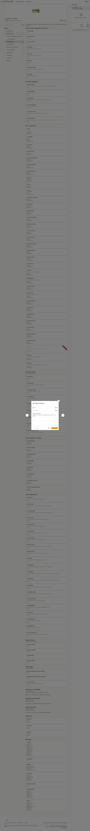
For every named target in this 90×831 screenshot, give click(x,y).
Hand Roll (36, 410)
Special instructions (37, 413)
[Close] (59, 401)
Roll (35, 407)
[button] (27, 416)
